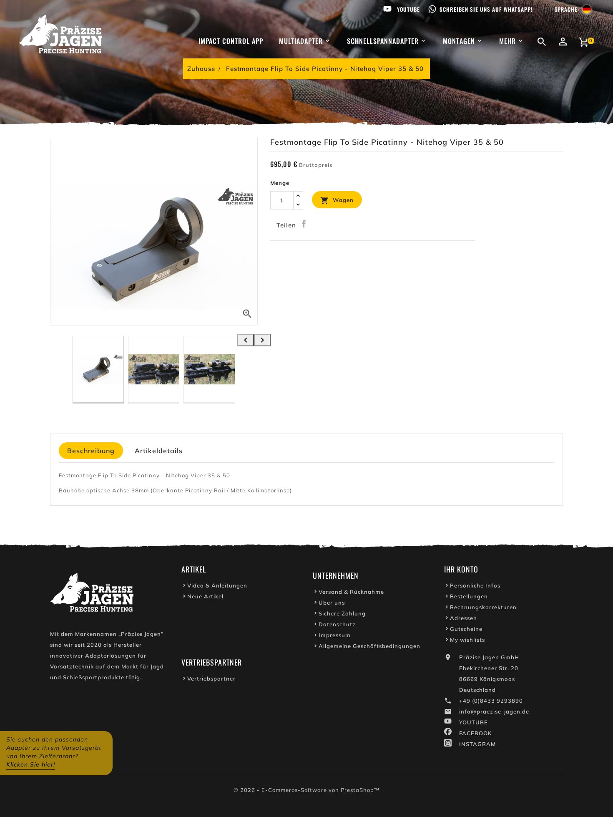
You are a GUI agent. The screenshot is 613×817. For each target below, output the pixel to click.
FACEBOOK (475, 733)
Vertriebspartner (211, 678)
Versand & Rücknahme (351, 591)
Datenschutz (337, 624)
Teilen (304, 224)
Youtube (408, 9)
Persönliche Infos (475, 585)
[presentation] (245, 340)
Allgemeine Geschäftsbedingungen (369, 646)
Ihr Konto (461, 569)
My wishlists (467, 639)
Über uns (332, 602)
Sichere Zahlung (342, 613)
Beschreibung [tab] (91, 450)
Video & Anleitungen (217, 585)
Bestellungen (469, 596)
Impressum (335, 635)
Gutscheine (466, 628)
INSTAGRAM (477, 744)
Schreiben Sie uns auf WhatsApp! (486, 9)
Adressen (463, 618)
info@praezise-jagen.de (494, 711)
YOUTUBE (473, 722)
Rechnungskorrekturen (483, 607)
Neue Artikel (205, 596)
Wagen (337, 200)
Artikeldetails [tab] (159, 450)
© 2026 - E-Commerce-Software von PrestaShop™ (306, 790)
